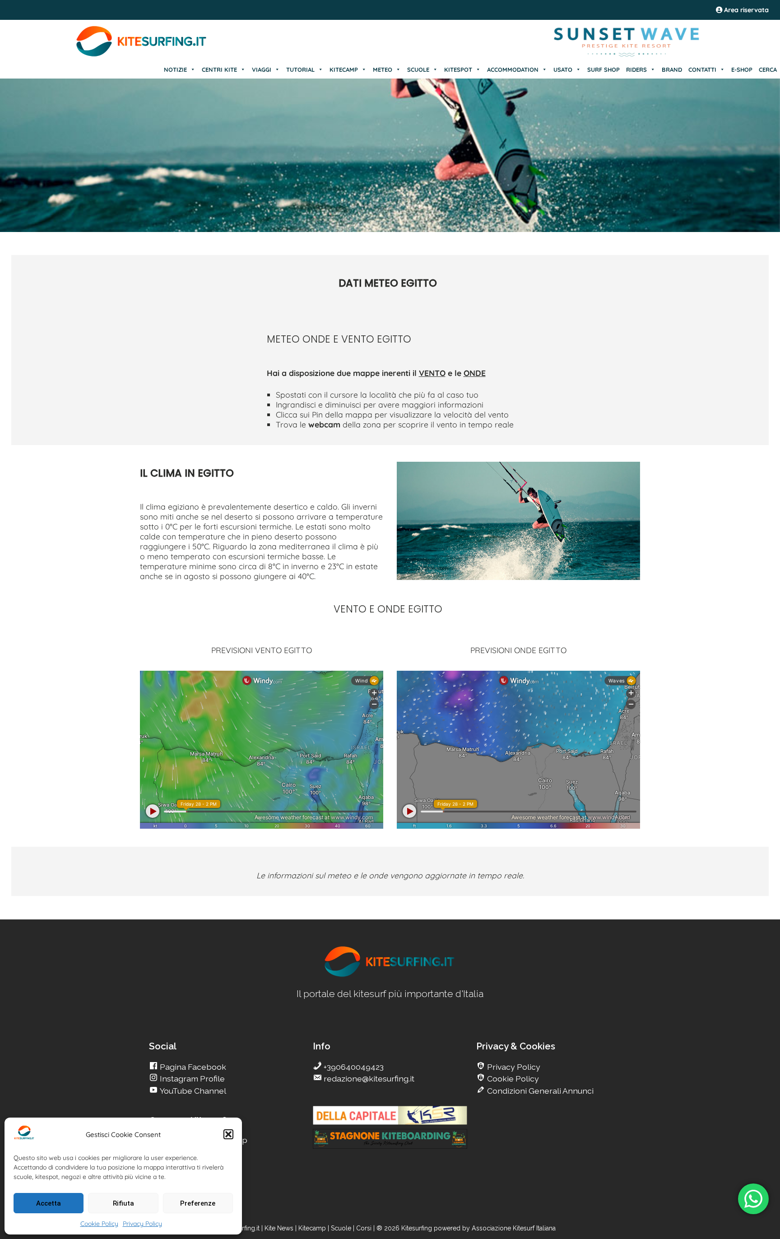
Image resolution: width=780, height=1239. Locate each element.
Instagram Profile (191, 1078)
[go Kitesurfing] (390, 975)
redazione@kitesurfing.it (368, 1078)
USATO (562, 69)
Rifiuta (123, 1203)
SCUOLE (418, 69)
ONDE (475, 373)
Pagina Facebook (192, 1067)
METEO (382, 69)
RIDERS (636, 69)
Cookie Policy (99, 1224)
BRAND (672, 69)
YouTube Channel (192, 1090)
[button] (228, 1134)
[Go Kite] (141, 55)
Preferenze (197, 1203)
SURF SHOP (603, 69)
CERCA (768, 69)
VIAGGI (261, 69)
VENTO (432, 373)
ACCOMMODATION (513, 69)
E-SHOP (741, 69)
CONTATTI (702, 69)
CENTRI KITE (219, 69)
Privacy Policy (142, 1224)
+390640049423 (353, 1067)
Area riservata (745, 10)
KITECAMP (344, 69)
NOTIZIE (175, 69)
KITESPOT (458, 69)
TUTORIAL (300, 69)
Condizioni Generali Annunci (539, 1090)
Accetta (48, 1203)
